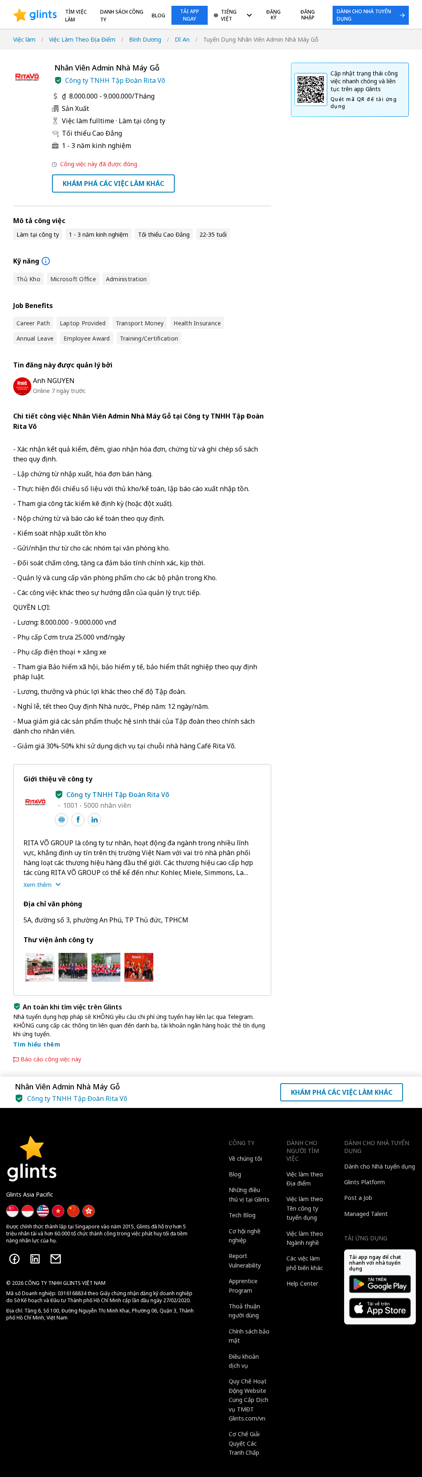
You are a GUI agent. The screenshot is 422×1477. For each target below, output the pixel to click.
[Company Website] (61, 820)
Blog (158, 15)
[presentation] (35, 15)
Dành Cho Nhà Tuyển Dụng (364, 15)
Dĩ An (182, 39)
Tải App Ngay (189, 15)
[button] (58, 80)
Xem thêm (37, 885)
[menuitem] (233, 15)
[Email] (55, 1259)
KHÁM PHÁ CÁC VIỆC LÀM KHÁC (113, 183)
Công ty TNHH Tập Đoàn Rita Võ (115, 80)
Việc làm (24, 39)
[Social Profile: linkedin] (94, 820)
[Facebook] (14, 1259)
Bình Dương (145, 39)
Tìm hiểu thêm (37, 1044)
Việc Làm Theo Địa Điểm (82, 39)
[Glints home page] (35, 15)
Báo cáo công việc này (51, 1059)
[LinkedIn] (35, 1259)
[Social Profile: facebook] (78, 820)
